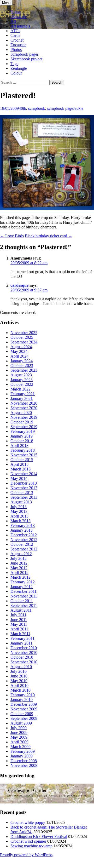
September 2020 (23, 408)
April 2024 (19, 356)
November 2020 (23, 403)
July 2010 (18, 671)
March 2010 (20, 690)
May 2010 (18, 681)
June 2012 (18, 563)
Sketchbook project (26, 59)
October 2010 (21, 657)
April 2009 (19, 742)
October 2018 (21, 441)
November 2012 (23, 539)
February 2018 (22, 450)
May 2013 (18, 511)
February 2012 (22, 582)
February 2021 (22, 394)
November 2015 (23, 455)
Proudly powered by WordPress (26, 855)
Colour (16, 73)
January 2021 (21, 398)
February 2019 (22, 431)
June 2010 (18, 676)
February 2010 (22, 695)
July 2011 (18, 615)
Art (13, 21)
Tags (14, 63)
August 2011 (21, 610)
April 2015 (19, 464)
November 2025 (23, 332)
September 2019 (23, 426)
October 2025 (21, 337)
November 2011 (23, 596)
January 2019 (21, 436)
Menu (6, 3)
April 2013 (19, 516)
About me (18, 16)
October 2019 (21, 422)
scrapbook (36, 108)
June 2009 (18, 732)
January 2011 (21, 643)
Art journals (20, 26)
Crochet (17, 40)
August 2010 (21, 666)
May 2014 (18, 478)
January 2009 (21, 756)
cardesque (19, 285)
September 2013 (23, 497)
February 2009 (22, 751)
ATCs (15, 30)
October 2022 (21, 384)
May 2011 (18, 624)
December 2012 (23, 535)
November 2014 (23, 474)
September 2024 (23, 342)
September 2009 (23, 718)
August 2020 (21, 412)
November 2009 (23, 709)
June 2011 (18, 619)
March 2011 (20, 633)
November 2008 (23, 765)
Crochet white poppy (27, 822)
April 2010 (19, 685)
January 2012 (21, 586)
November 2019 (23, 417)
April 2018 (19, 445)
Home (15, 12)
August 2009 (21, 723)
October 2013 (21, 492)
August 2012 (21, 553)
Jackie (78, 108)
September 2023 (23, 370)
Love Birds (12, 236)
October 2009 (21, 713)
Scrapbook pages (24, 54)
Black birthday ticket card (48, 236)
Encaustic (18, 45)
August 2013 (21, 502)
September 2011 (23, 605)
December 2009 (23, 704)
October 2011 (21, 601)
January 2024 (21, 361)
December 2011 (23, 591)
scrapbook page (60, 108)
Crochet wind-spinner (28, 841)
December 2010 (23, 648)
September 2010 (23, 662)
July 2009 (18, 728)
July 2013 (18, 506)
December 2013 (23, 483)
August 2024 (21, 346)
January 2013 (21, 530)
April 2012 (19, 572)
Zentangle (18, 68)
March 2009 (20, 746)
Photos (16, 49)
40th (22, 108)
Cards (15, 35)
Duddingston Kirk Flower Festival (38, 836)
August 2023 (21, 375)
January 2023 (21, 379)
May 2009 (18, 737)
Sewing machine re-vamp (31, 846)
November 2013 (23, 488)
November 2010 (23, 652)
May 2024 (18, 351)
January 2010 (21, 699)
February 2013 (22, 525)
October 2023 (21, 365)
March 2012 (20, 577)
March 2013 (20, 521)
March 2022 (20, 389)
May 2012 (18, 568)
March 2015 (20, 469)
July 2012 (18, 558)
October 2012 (21, 544)
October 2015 (21, 459)
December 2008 (23, 760)
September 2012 (23, 549)
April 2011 (19, 629)
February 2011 (22, 638)
